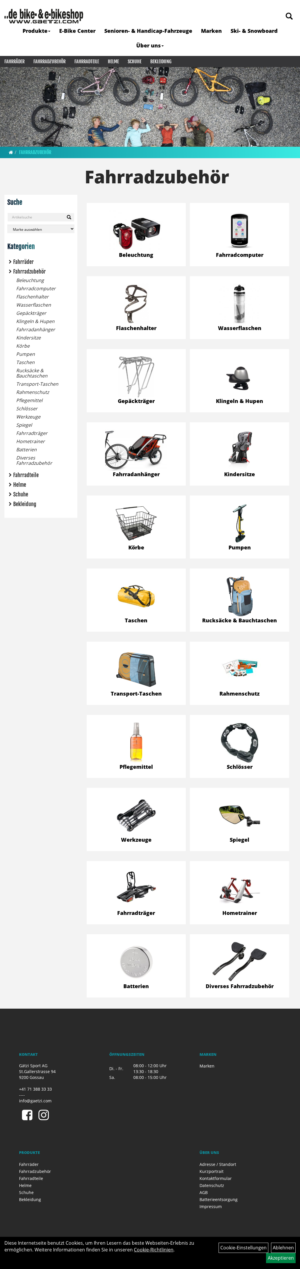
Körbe (23, 346)
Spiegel (24, 425)
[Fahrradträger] (136, 888)
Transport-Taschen (37, 384)
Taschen (25, 362)
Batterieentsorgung (219, 1199)
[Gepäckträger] (136, 376)
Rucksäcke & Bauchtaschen (31, 373)
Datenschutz (212, 1185)
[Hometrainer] (239, 888)
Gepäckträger (31, 313)
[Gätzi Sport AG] (43, 16)
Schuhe (135, 61)
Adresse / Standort (218, 1164)
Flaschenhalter (32, 296)
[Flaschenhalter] (136, 303)
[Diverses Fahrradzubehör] (239, 962)
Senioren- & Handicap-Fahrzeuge (148, 30)
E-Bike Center (77, 30)
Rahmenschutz (32, 392)
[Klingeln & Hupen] (239, 376)
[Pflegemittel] (136, 742)
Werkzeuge (28, 417)
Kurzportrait (212, 1171)
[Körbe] (136, 523)
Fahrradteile (86, 61)
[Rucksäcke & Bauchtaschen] (239, 596)
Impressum (211, 1206)
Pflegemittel (29, 400)
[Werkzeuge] (136, 815)
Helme (113, 61)
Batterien (26, 449)
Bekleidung (160, 61)
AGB (204, 1192)
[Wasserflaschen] (239, 303)
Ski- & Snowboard (254, 30)
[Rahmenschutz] (239, 668)
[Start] (11, 152)
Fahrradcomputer (36, 288)
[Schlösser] (239, 742)
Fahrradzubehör (49, 61)
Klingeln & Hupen (35, 321)
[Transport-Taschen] (136, 669)
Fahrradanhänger (35, 329)
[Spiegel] (239, 815)
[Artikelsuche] (289, 16)
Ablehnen (283, 1247)
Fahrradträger (31, 433)
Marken (211, 30)
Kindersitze (28, 337)
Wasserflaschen (33, 305)
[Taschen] (136, 596)
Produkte (35, 30)
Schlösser (27, 408)
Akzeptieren (281, 1258)
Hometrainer (30, 441)
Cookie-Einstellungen (243, 1247)
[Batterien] (136, 962)
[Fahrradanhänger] (136, 450)
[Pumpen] (239, 523)
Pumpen (25, 354)
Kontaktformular (216, 1178)
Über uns (148, 45)
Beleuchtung (30, 280)
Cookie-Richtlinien (153, 1249)
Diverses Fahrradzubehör (34, 460)
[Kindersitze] (239, 450)
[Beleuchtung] (136, 230)
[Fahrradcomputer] (239, 230)
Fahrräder (14, 61)
